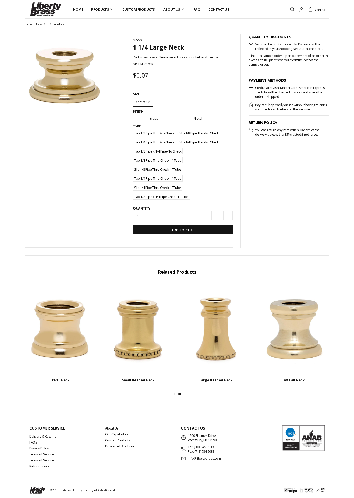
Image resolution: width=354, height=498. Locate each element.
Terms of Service (41, 454)
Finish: (138, 111)
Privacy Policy (39, 448)
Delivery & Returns (42, 436)
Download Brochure (119, 446)
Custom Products (117, 440)
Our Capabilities (116, 434)
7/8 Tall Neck (294, 380)
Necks (39, 24)
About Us (111, 428)
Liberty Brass (45, 9)
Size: (137, 94)
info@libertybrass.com (204, 458)
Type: (137, 126)
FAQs (33, 442)
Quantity (141, 208)
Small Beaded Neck (138, 380)
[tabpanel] (216, 337)
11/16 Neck (60, 380)
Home (28, 24)
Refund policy (39, 466)
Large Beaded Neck (215, 380)
